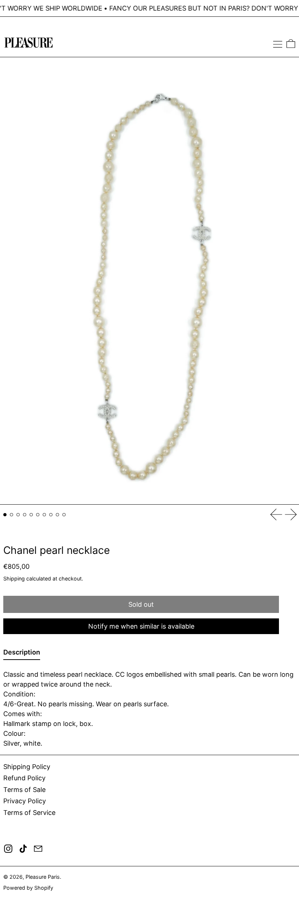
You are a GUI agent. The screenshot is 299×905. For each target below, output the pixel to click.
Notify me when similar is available (141, 626)
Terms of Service (29, 812)
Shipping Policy (26, 766)
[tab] (5, 514)
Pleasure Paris (43, 877)
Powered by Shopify (28, 888)
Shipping (14, 578)
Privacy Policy (24, 801)
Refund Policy (24, 778)
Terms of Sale (24, 789)
